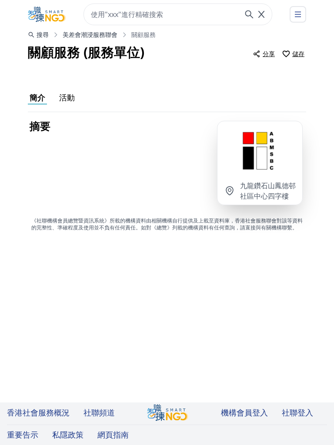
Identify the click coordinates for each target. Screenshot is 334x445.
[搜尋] (249, 14)
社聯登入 (297, 412)
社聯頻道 (99, 412)
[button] (260, 151)
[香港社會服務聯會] (47, 14)
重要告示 (22, 434)
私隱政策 (68, 434)
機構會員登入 (244, 412)
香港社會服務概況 (38, 412)
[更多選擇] (298, 14)
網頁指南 (113, 434)
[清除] (261, 14)
